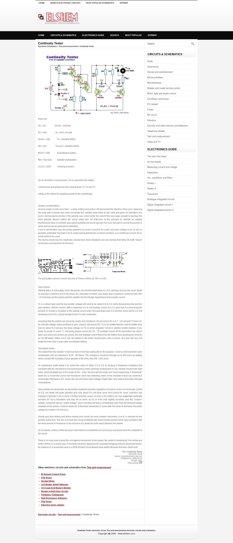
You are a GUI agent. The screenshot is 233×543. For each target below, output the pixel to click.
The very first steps (156, 156)
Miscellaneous (154, 82)
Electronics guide (93, 35)
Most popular (133, 35)
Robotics (151, 120)
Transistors (152, 193)
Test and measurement (158, 136)
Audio (150, 61)
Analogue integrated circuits (161, 199)
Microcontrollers (155, 77)
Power (150, 109)
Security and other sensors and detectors (167, 125)
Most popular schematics (100, 3)
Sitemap (124, 3)
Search (114, 35)
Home (42, 3)
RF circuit (152, 114)
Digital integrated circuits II (160, 209)
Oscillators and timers (158, 98)
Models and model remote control (163, 88)
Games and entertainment (160, 71)
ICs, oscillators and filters (159, 177)
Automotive (152, 66)
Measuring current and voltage (162, 167)
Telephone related (156, 131)
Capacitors (152, 172)
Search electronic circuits (65, 3)
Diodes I (151, 183)
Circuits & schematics (63, 35)
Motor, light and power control (161, 93)
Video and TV (154, 141)
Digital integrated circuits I (160, 204)
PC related (152, 104)
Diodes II (151, 188)
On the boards (154, 161)
